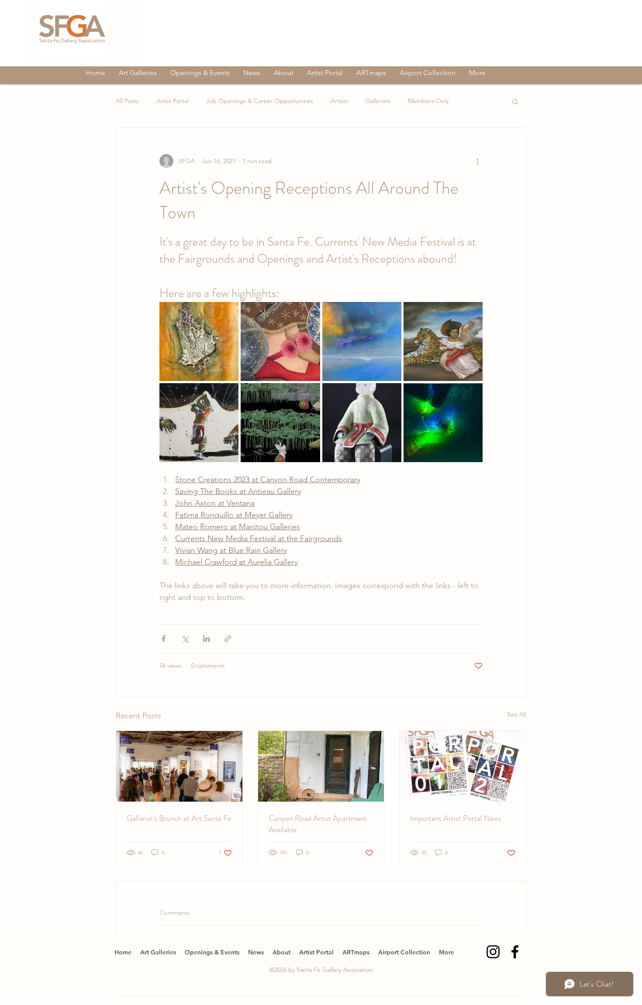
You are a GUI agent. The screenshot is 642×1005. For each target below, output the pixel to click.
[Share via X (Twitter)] (185, 639)
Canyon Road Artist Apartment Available (318, 824)
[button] (515, 101)
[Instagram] (493, 951)
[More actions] (477, 161)
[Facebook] (515, 951)
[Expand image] (198, 341)
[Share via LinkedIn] (206, 639)
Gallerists (378, 101)
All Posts (127, 101)
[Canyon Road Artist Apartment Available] (321, 766)
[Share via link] (228, 639)
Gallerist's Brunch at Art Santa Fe (179, 818)
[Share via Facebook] (163, 639)
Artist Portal (172, 101)
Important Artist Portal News (455, 818)
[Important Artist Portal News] (463, 766)
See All (516, 714)
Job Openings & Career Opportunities (259, 101)
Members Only (428, 101)
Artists (339, 101)
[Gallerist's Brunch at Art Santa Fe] (179, 766)
